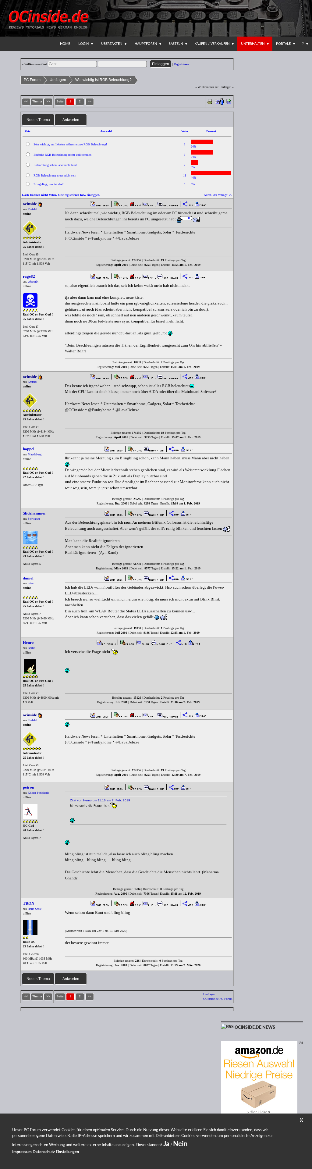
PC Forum (32, 80)
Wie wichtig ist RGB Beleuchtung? (103, 80)
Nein (180, 1144)
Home (65, 43)
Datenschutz (44, 1152)
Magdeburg (34, 454)
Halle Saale (34, 909)
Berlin (31, 648)
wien (31, 583)
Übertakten (111, 43)
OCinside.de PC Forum (217, 998)
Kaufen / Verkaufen (211, 43)
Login (83, 43)
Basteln (175, 43)
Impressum (22, 1152)
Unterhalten (252, 43)
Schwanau (34, 518)
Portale (283, 43)
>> (89, 101)
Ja (166, 1144)
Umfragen (58, 80)
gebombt (33, 281)
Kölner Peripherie (38, 792)
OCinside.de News (255, 1027)
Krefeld (32, 209)
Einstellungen (67, 1152)
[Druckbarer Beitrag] (209, 101)
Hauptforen (146, 43)
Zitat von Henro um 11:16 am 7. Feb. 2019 (100, 800)
